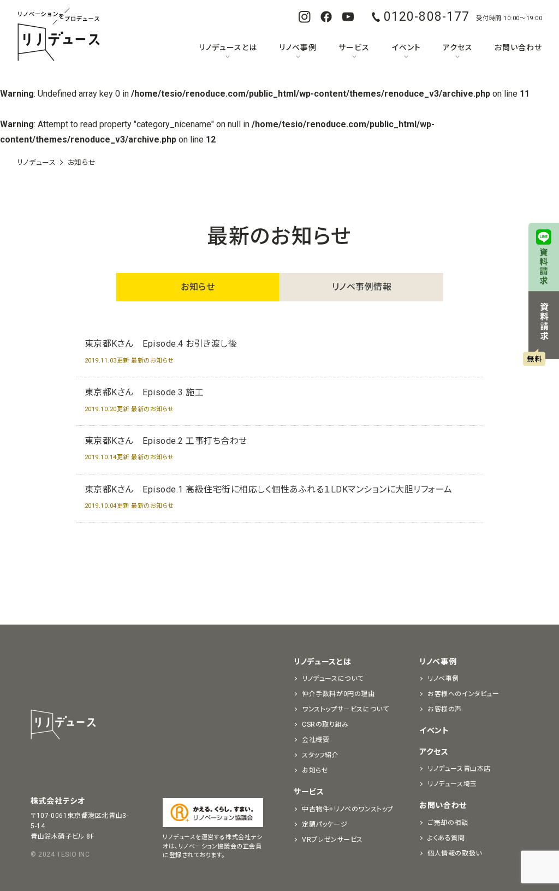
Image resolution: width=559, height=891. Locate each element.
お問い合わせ (518, 47)
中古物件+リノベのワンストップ (348, 809)
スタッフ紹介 (320, 755)
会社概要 (315, 740)
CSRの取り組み (325, 724)
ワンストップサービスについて (345, 709)
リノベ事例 (298, 47)
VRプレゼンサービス (332, 840)
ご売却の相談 (447, 823)
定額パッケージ (324, 824)
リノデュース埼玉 (452, 784)
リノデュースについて (333, 678)
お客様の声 (444, 709)
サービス (354, 47)
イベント (406, 47)
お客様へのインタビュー (463, 694)
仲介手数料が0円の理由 (338, 694)
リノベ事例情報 (362, 287)
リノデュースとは (228, 47)
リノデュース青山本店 (459, 769)
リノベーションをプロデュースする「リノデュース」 (58, 35)
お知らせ (198, 287)
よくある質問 (446, 838)
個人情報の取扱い (454, 853)
